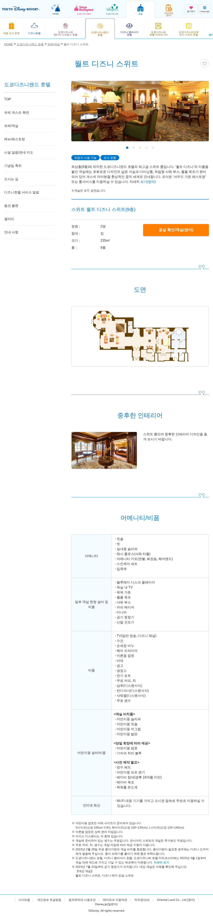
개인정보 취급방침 (49, 899)
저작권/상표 (142, 899)
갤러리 (9, 219)
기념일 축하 (13, 165)
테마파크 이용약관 (115, 899)
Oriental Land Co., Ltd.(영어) (176, 899)
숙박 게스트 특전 (16, 112)
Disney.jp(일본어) (106, 904)
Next (198, 114)
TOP (7, 99)
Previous (82, 114)
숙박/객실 (11, 126)
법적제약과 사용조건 (82, 899)
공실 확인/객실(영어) (176, 230)
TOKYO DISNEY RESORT (21, 9)
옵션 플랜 (11, 205)
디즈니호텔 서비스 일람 (21, 192)
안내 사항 (11, 232)
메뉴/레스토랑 (14, 139)
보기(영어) (148, 181)
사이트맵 (24, 899)
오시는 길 (11, 179)
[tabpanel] (140, 114)
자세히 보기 (161, 862)
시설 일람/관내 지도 (18, 152)
